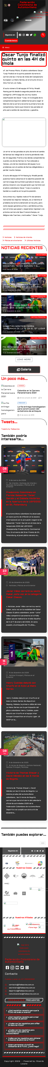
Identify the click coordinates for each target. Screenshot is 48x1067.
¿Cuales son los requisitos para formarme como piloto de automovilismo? (20, 1031)
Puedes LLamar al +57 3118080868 (20, 979)
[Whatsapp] (35, 35)
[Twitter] (31, 35)
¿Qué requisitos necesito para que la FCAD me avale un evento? (23, 1011)
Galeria (26, 369)
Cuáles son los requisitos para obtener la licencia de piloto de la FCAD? (24, 1039)
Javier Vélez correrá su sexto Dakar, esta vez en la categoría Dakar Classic (23, 594)
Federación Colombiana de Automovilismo (27, 5)
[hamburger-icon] (43, 843)
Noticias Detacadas (14, 485)
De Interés (13, 483)
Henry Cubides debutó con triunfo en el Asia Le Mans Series (21, 686)
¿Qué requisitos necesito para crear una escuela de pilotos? (23, 1018)
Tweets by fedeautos (10, 429)
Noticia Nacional (33, 765)
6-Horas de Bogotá (17, 765)
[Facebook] (20, 35)
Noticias (12, 585)
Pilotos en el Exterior (26, 585)
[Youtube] (27, 35)
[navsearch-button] (43, 35)
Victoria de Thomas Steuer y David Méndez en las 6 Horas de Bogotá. (22, 776)
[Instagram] (24, 35)
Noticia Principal (16, 675)
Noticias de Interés (28, 483)
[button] (24, 1011)
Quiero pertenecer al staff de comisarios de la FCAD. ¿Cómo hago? (23, 1045)
